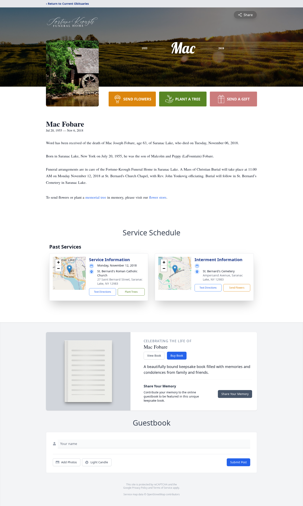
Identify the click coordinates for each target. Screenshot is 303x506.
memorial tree (95, 197)
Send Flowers (236, 287)
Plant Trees (131, 292)
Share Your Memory (235, 394)
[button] (69, 269)
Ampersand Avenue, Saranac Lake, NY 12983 (223, 277)
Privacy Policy (140, 487)
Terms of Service (162, 487)
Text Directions (102, 292)
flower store (157, 197)
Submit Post (238, 462)
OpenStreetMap (156, 494)
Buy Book (176, 355)
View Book (154, 355)
